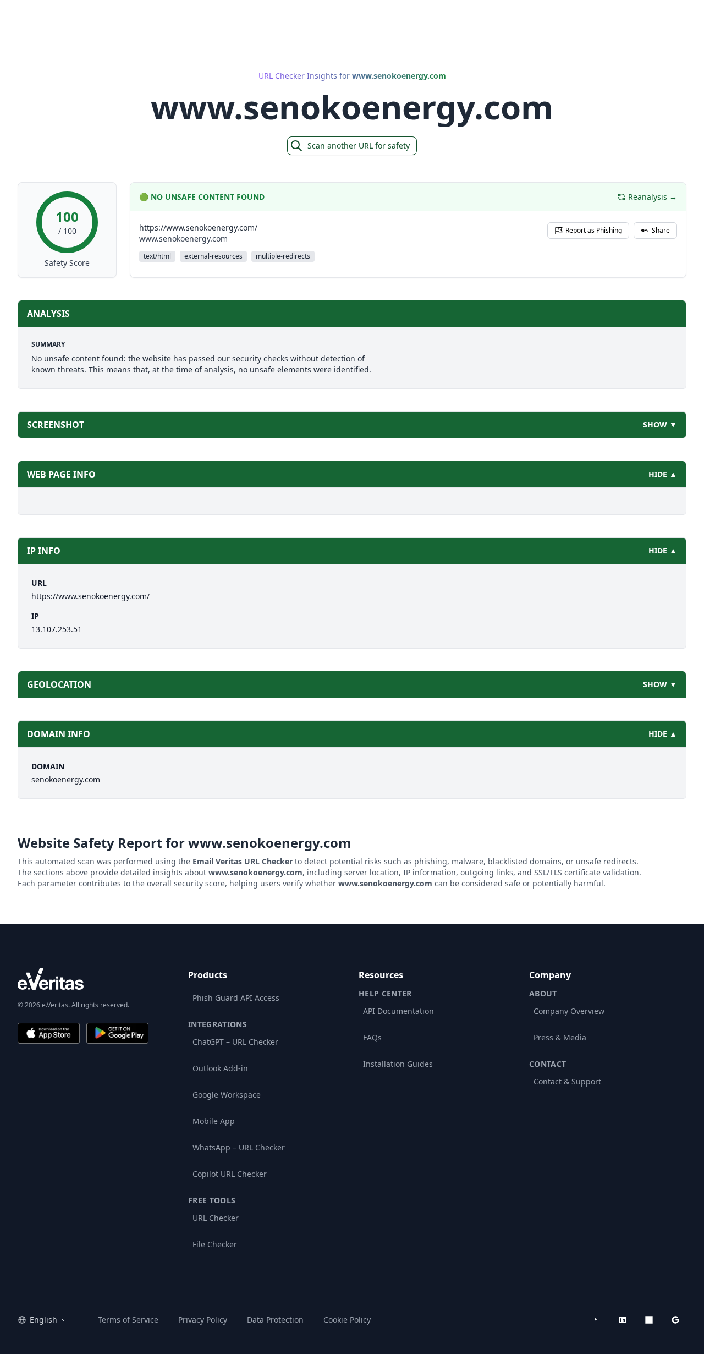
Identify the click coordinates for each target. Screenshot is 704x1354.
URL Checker (216, 1218)
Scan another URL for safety (358, 145)
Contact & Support (567, 1081)
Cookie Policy (347, 1319)
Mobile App (214, 1121)
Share (661, 230)
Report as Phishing (593, 230)
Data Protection (275, 1319)
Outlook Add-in (220, 1068)
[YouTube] (596, 1320)
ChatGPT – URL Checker (235, 1042)
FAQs (372, 1037)
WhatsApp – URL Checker (239, 1147)
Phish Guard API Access (236, 998)
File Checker (215, 1244)
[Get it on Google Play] (117, 1033)
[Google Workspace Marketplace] (675, 1320)
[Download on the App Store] (49, 1033)
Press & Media (560, 1037)
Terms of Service (128, 1319)
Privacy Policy (202, 1319)
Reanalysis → (652, 196)
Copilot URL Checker (230, 1174)
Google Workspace (227, 1094)
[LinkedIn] (623, 1320)
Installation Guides (398, 1064)
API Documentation (398, 1011)
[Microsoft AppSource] (649, 1320)
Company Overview (569, 1011)
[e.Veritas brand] (83, 979)
